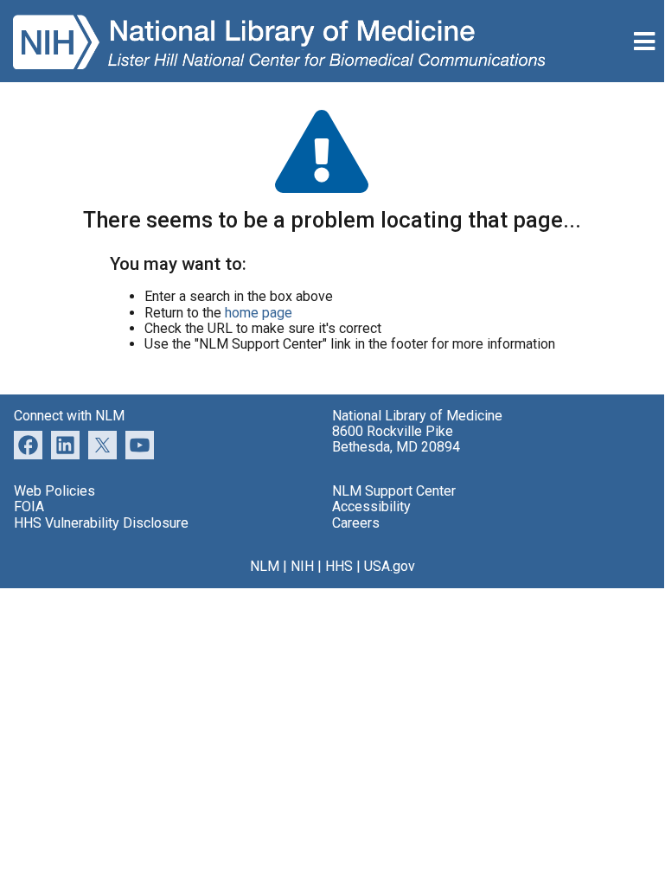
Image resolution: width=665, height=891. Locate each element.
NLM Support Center (394, 491)
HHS (339, 566)
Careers (356, 523)
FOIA (29, 506)
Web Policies (54, 491)
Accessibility (371, 506)
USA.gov (389, 566)
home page (258, 312)
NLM (264, 566)
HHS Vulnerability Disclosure (101, 523)
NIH (302, 566)
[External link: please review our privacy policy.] (65, 444)
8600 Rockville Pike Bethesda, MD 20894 (396, 439)
